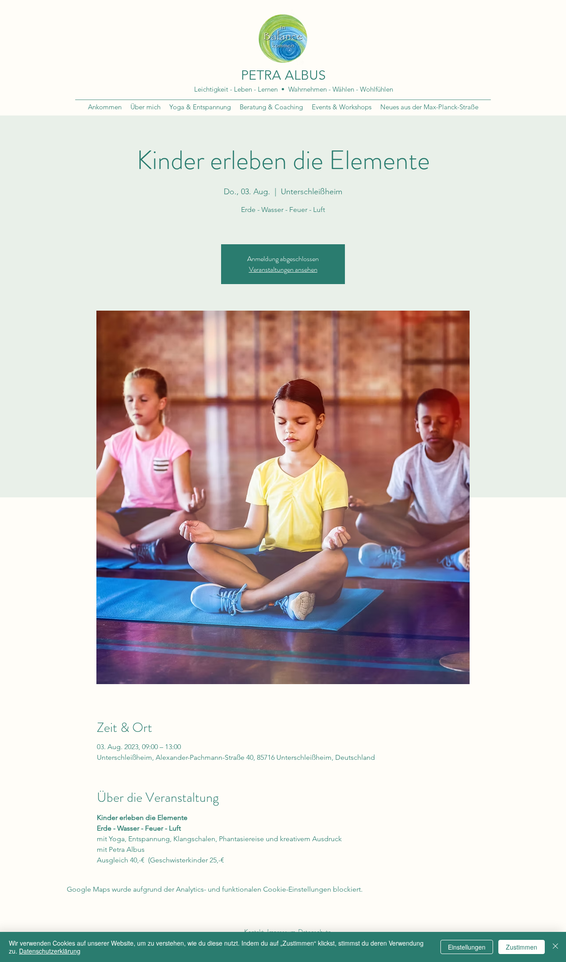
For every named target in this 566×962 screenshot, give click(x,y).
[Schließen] (555, 947)
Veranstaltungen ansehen (283, 269)
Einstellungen (467, 947)
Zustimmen (521, 947)
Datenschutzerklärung (49, 951)
